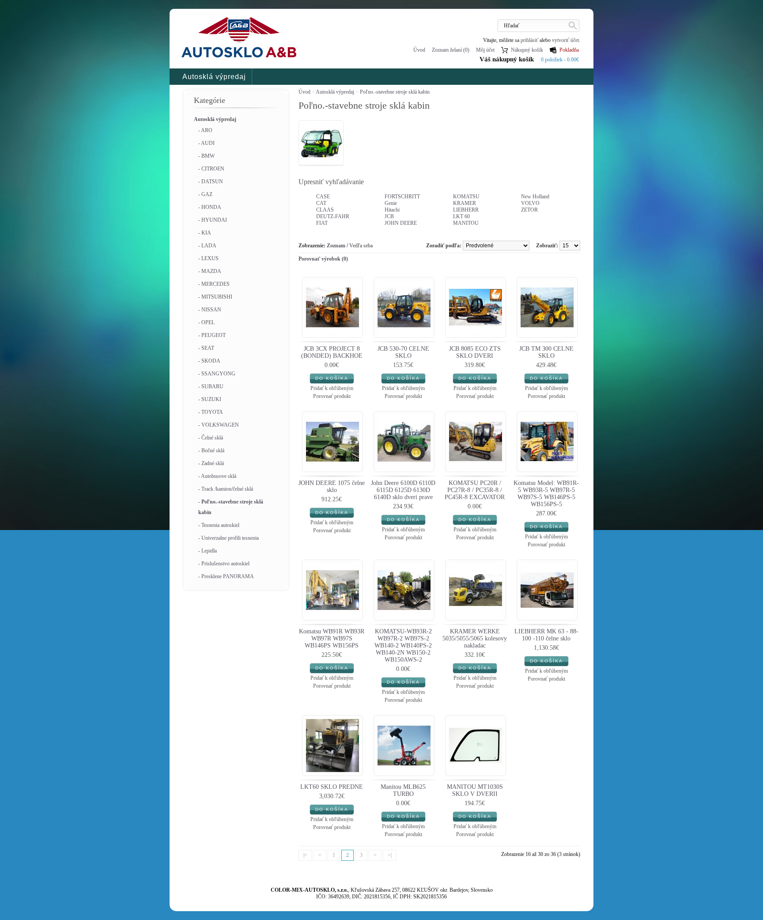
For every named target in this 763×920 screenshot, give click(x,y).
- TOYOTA (210, 412)
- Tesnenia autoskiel (218, 525)
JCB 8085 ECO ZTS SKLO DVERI (475, 352)
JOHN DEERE (401, 223)
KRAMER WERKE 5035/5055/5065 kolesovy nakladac (474, 638)
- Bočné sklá (211, 450)
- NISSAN (209, 310)
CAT (321, 203)
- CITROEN (211, 169)
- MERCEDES (214, 284)
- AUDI (206, 143)
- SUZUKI (209, 399)
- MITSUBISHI (215, 297)
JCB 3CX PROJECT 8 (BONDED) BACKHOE (332, 352)
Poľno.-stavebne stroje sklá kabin (395, 92)
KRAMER (464, 203)
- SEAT (206, 348)
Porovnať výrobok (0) (323, 259)
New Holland (535, 196)
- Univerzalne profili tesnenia (228, 538)
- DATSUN (210, 181)
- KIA (204, 233)
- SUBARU (210, 386)
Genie (391, 203)
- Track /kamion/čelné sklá (225, 489)
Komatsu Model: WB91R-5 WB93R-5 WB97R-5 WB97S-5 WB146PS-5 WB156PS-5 (546, 493)
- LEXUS (208, 258)
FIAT (322, 223)
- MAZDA (209, 271)
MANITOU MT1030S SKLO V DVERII (475, 790)
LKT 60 (461, 216)
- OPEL (206, 322)
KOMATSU (466, 196)
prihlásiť (529, 40)
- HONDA (209, 207)
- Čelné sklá (210, 438)
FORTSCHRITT (402, 196)
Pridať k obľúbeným (331, 388)
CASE (323, 196)
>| (390, 855)
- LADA (207, 245)
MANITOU (466, 223)
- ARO (205, 130)
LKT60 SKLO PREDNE (331, 787)
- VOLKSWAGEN (218, 425)
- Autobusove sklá (217, 476)
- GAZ (205, 194)
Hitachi (392, 210)
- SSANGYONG (216, 374)
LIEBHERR (466, 210)
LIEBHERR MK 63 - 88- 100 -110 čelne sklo (546, 635)
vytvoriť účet (565, 40)
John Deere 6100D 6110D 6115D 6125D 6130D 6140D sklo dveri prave (403, 490)
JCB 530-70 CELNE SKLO (403, 352)
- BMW (206, 156)
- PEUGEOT (212, 335)
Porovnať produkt (332, 396)
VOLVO (530, 203)
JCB (389, 216)
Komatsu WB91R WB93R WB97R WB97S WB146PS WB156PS (331, 638)
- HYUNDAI (212, 220)
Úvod (419, 50)
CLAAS (325, 210)
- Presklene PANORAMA (226, 576)
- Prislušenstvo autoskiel (223, 563)
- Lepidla (207, 551)
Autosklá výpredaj (214, 76)
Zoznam (336, 245)
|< (305, 855)
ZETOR (529, 210)
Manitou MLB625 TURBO (403, 790)
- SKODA (209, 361)
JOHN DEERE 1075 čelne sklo (331, 486)
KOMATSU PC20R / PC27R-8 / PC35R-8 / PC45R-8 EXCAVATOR (475, 490)
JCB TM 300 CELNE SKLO (546, 352)
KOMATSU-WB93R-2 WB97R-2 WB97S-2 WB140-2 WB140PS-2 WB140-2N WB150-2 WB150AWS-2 (403, 645)
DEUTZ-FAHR (332, 216)
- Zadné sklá (211, 463)
